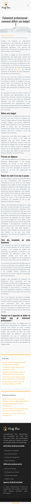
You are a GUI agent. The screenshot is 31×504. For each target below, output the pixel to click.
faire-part (17, 69)
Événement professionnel (8, 35)
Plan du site (15, 503)
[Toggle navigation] (28, 5)
